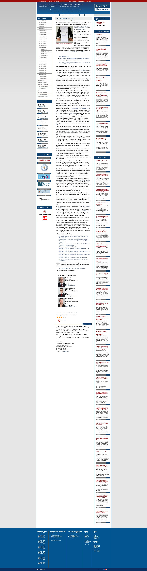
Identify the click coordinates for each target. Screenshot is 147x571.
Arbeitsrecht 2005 (42, 70)
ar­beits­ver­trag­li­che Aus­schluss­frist (66, 198)
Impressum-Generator (43, 11)
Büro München (97, 548)
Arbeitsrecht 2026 (42, 22)
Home (40, 9)
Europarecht (44, 53)
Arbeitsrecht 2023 (42, 28)
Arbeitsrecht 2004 (42, 72)
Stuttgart (77, 14)
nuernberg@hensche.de (43, 141)
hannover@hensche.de (43, 124)
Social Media (88, 541)
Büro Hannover (97, 546)
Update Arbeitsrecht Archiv (43, 96)
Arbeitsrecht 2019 (42, 36)
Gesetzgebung (44, 55)
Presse (82, 9)
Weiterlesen (99, 45)
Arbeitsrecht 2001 (42, 78)
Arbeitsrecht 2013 (43, 47)
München (66, 14)
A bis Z (86, 532)
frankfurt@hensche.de (43, 112)
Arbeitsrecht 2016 (42, 41)
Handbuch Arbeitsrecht (55, 9)
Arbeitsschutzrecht (73, 535)
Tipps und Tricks (41, 80)
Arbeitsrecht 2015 (42, 43)
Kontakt (86, 537)
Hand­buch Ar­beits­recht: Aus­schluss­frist (67, 246)
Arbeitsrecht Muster (58, 11)
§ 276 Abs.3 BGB (75, 123)
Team (95, 535)
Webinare (73, 11)
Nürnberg (72, 14)
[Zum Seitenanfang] (75, 68)
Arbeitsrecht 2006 (42, 68)
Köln (61, 14)
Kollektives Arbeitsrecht (74, 536)
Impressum (96, 536)
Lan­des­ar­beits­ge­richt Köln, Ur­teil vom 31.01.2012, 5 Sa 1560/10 (73, 239)
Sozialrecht (72, 537)
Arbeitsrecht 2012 (42, 57)
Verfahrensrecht (73, 539)
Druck (86, 535)
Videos (39, 90)
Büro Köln (96, 547)
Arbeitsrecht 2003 (42, 74)
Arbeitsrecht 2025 (42, 24)
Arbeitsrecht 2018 (42, 38)
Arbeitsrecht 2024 (42, 26)
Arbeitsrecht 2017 (42, 40)
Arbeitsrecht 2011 (42, 59)
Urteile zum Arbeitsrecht (75, 9)
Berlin (40, 14)
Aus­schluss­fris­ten (82, 29)
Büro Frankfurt (97, 544)
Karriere (87, 536)
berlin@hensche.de (42, 106)
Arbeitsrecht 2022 (42, 30)
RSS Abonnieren (87, 324)
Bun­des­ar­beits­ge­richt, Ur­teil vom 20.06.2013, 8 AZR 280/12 (72, 268)
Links (86, 539)
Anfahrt (39, 113)
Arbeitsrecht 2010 (42, 61)
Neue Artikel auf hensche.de (56, 536)
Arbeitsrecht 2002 (42, 76)
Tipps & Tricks (51, 11)
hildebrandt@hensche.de (70, 296)
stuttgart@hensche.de (43, 147)
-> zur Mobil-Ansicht (42, 18)
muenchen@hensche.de (43, 135)
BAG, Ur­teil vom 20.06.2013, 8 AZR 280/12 (74, 51)
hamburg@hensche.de (43, 118)
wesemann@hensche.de (70, 306)
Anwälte (82, 14)
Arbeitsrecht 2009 (42, 62)
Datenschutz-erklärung (97, 538)
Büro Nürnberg (97, 550)
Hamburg (51, 14)
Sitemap (87, 542)
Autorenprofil (63, 320)
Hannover (57, 14)
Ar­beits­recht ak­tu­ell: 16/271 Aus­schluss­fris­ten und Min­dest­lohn (73, 257)
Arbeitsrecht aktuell (46, 9)
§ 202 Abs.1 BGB (73, 113)
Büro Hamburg (97, 545)
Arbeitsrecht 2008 (42, 64)
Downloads (87, 534)
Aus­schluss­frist (83, 70)
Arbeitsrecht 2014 (42, 45)
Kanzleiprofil (79, 11)
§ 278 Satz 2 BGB (62, 207)
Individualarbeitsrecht (74, 534)
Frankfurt (45, 14)
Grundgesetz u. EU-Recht (75, 532)
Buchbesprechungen (55, 532)
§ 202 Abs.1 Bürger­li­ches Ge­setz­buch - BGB (79, 108)
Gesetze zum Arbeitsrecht (65, 9)
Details (43, 113)
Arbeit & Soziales (45, 51)
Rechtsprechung (44, 49)
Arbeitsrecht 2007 (42, 66)
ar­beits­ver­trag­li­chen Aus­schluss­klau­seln (80, 98)
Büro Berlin (96, 542)
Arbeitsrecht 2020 (42, 34)
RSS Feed (87, 540)
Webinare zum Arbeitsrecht (43, 94)
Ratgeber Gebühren (67, 11)
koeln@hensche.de (42, 129)
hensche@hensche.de (70, 285)
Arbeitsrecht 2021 (42, 32)
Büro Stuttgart (97, 551)
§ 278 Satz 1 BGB (69, 131)
